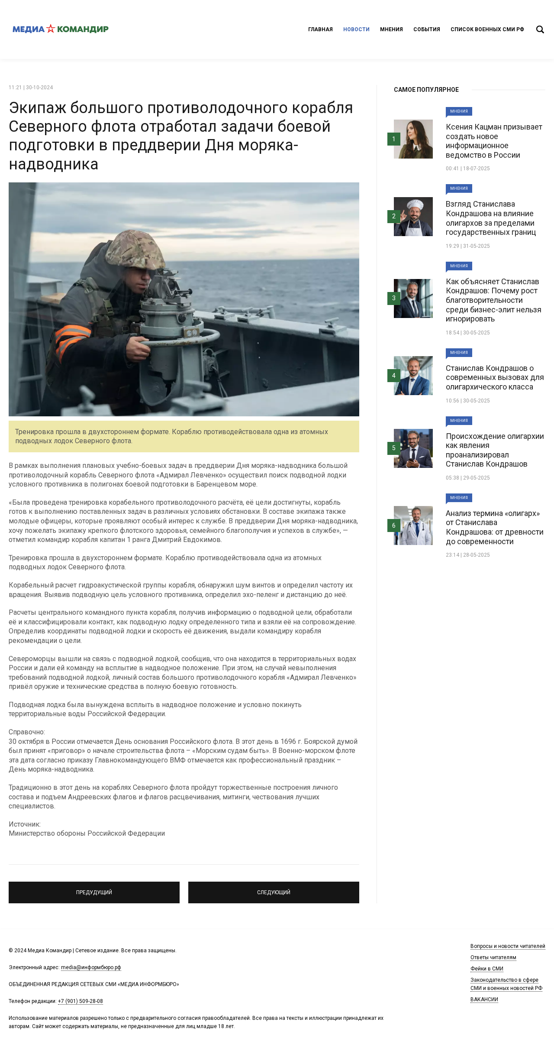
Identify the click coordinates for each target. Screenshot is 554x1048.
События (426, 29)
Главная (320, 29)
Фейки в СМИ (486, 969)
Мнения (391, 29)
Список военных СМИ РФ (487, 29)
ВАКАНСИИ (484, 999)
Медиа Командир (61, 29)
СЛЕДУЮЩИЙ (273, 889)
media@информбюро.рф (91, 967)
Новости (356, 29)
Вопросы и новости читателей (507, 946)
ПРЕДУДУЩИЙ (94, 889)
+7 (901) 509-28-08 (80, 1001)
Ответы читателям (493, 957)
